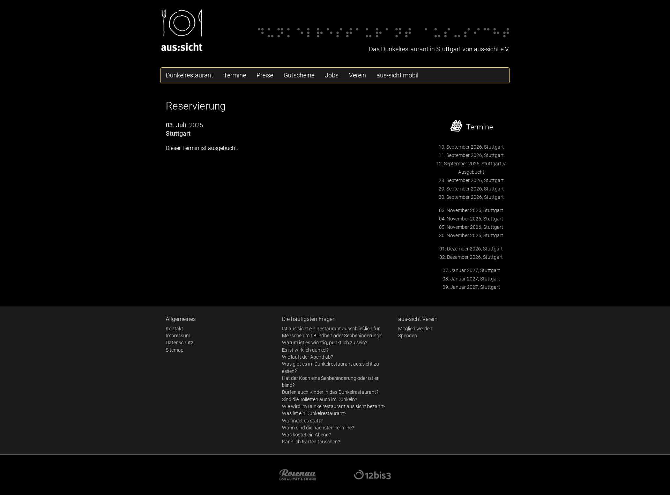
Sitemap (175, 350)
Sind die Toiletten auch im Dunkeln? (319, 399)
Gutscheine (299, 75)
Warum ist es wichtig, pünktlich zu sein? (324, 342)
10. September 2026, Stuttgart (471, 147)
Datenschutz (179, 342)
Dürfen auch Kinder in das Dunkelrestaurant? (330, 392)
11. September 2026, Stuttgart (471, 155)
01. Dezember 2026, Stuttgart (471, 249)
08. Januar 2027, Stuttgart (471, 279)
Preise (264, 75)
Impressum (178, 335)
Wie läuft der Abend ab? (307, 357)
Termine (235, 75)
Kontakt (174, 328)
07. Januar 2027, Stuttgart (471, 270)
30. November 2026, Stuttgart (471, 235)
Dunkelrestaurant (189, 75)
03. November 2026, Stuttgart (471, 210)
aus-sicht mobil (397, 75)
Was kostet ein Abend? (306, 434)
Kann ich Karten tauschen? (311, 441)
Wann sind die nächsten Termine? (318, 427)
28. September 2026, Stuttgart (471, 180)
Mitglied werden (415, 328)
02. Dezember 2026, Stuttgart (471, 257)
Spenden (407, 335)
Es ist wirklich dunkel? (305, 350)
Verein (357, 75)
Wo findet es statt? (302, 420)
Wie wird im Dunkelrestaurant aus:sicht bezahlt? (333, 406)
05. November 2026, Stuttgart (471, 227)
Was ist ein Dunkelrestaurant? (314, 413)
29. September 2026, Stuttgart (471, 189)
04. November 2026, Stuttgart (471, 219)
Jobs (331, 75)
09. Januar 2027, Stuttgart (471, 287)
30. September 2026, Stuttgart (471, 197)
